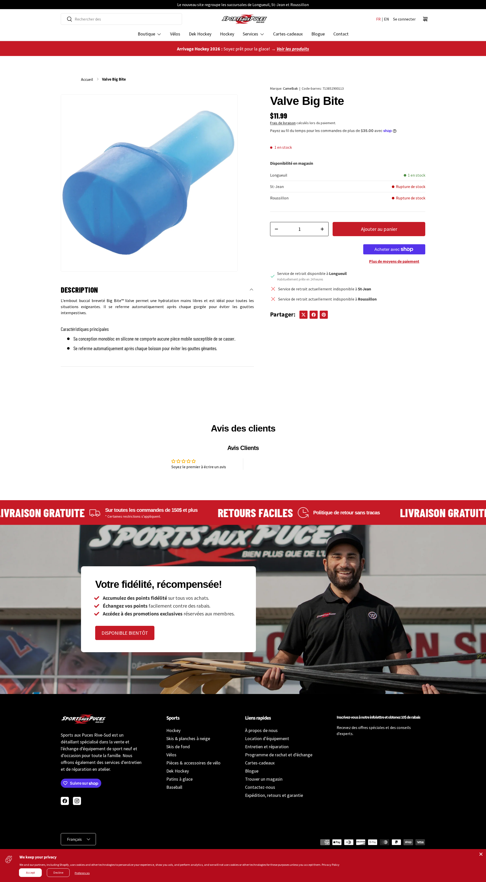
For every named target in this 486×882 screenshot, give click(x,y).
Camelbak (290, 88)
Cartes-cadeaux (288, 34)
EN (386, 19)
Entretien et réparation (267, 746)
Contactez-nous (260, 787)
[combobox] (121, 19)
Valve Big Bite (114, 79)
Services (250, 34)
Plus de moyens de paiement (394, 261)
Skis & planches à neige (188, 738)
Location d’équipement (267, 738)
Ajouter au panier (379, 229)
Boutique (146, 34)
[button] (425, 19)
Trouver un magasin (263, 779)
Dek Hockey (200, 34)
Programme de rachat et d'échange (278, 755)
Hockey (227, 34)
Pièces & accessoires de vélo (193, 763)
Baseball (174, 787)
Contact (341, 34)
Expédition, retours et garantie (274, 795)
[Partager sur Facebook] (314, 315)
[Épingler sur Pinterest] (324, 315)
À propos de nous (261, 730)
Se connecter (404, 19)
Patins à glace (179, 779)
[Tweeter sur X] (303, 315)
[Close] (480, 854)
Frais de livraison (283, 123)
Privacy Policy (330, 865)
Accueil (87, 79)
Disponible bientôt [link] (125, 633)
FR (378, 19)
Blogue (318, 34)
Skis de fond (178, 746)
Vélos (175, 34)
